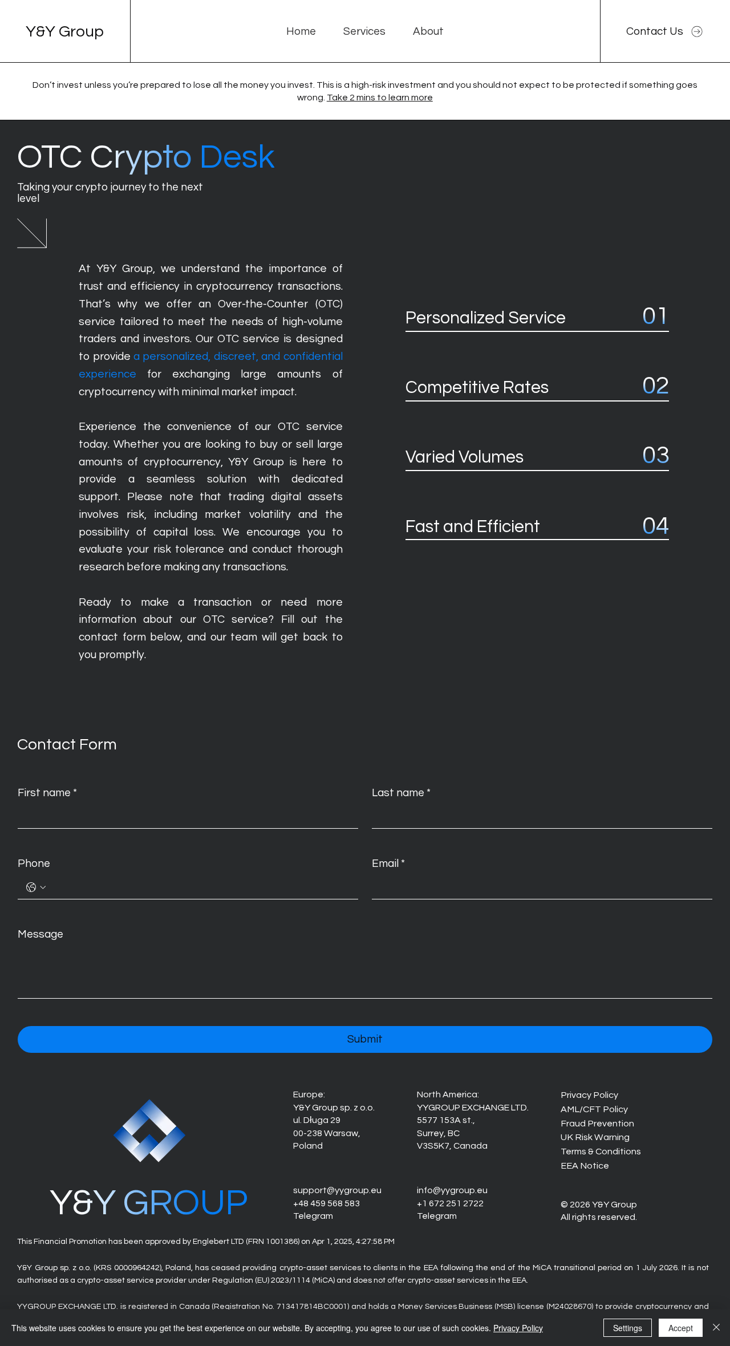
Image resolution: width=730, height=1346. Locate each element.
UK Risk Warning (595, 1137)
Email (388, 863)
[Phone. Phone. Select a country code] (36, 887)
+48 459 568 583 (326, 1203)
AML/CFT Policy (594, 1109)
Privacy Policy (589, 1095)
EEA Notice (585, 1165)
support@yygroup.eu (337, 1190)
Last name (401, 792)
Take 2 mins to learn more (380, 97)
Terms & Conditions (601, 1151)
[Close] (716, 1328)
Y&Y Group (65, 31)
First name (47, 792)
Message (40, 934)
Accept (680, 1327)
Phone (34, 863)
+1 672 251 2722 (450, 1203)
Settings (627, 1327)
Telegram (313, 1216)
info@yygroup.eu (452, 1190)
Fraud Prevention (597, 1123)
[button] (364, 31)
